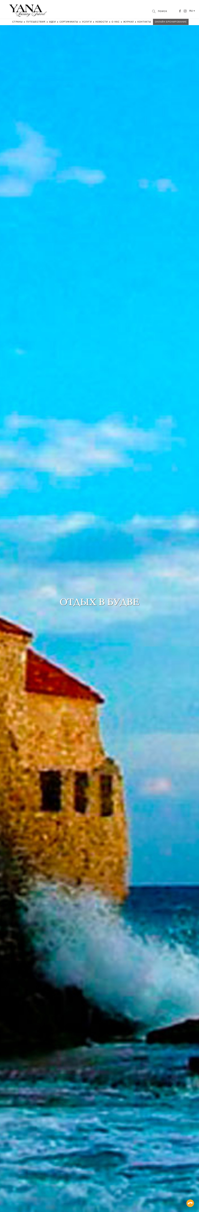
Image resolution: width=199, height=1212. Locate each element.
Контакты (144, 21)
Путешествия (35, 21)
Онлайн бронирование (171, 21)
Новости (101, 21)
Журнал (128, 21)
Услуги (87, 21)
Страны (17, 21)
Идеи (52, 21)
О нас (116, 21)
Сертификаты (69, 21)
